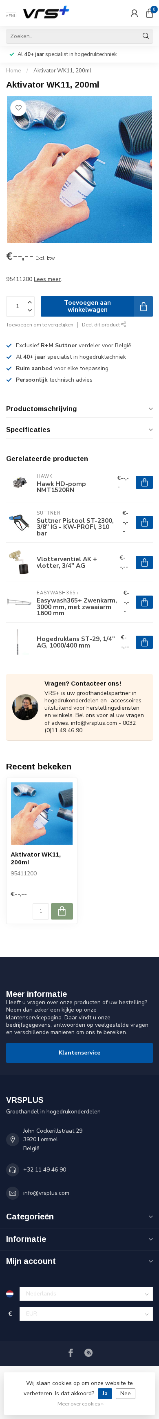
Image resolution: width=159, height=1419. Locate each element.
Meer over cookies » (80, 1403)
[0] (149, 13)
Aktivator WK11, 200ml (62, 70)
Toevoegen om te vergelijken (39, 324)
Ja (105, 1393)
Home (13, 70)
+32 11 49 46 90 (44, 1170)
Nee (125, 1393)
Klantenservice (79, 1053)
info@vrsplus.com (46, 1193)
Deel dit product (101, 324)
